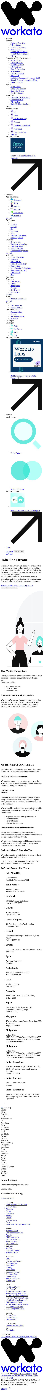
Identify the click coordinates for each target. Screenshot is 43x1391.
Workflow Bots (11, 1241)
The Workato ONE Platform (16, 1205)
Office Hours (11, 1319)
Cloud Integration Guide (15, 1309)
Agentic (9, 1235)
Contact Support (12, 1317)
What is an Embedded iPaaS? (17, 1304)
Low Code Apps (12, 1244)
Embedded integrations (14, 1233)
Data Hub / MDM (12, 1250)
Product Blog (11, 1276)
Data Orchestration (13, 1239)
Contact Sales (11, 1315)
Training (9, 1267)
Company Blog (11, 1274)
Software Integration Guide (16, 1293)
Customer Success (12, 1272)
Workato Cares (11, 1220)
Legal (12, 1376)
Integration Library (13, 1278)
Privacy (17, 1374)
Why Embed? (11, 1289)
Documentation (11, 1263)
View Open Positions (9, 588)
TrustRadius (10, 1330)
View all (9, 218)
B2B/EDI (9, 1246)
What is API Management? (16, 1291)
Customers (10, 1213)
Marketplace (10, 1281)
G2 (7, 1328)
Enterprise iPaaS (12, 1231)
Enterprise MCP (12, 1252)
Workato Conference (13, 1261)
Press (8, 1222)
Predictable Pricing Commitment (18, 1224)
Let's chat (9, 554)
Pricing (8, 1211)
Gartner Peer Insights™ (15, 1326)
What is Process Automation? (17, 1296)
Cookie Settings (26, 1374)
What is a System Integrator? (16, 1300)
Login (8, 547)
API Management (12, 1237)
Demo (8, 1259)
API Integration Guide (14, 1302)
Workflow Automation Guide (17, 1298)
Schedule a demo (7, 1198)
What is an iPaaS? (12, 1287)
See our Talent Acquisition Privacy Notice (17, 585)
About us (9, 1209)
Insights (9, 1248)
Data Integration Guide (14, 1307)
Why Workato (11, 1207)
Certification (10, 1270)
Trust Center (10, 1265)
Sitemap (28, 1376)
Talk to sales (19, 552)
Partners (9, 1216)
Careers (8, 1218)
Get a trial (9, 551)
